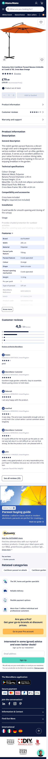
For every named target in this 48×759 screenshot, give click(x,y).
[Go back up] (39, 731)
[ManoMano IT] (9, 731)
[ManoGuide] (40, 753)
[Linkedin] (4, 704)
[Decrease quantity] (4, 95)
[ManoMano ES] (20, 731)
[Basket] (41, 3)
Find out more (39, 668)
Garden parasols (9, 559)
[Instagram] (15, 704)
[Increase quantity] (13, 95)
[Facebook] (9, 704)
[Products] (3, 9)
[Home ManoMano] (17, 3)
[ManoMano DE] (15, 731)
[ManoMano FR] (4, 731)
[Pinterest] (20, 704)
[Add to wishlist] (41, 59)
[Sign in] (36, 3)
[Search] (8, 9)
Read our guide (35, 522)
